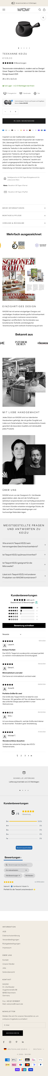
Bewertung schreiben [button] (24, 625)
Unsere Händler (8, 964)
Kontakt (5, 960)
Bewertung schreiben (24, 848)
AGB (4, 931)
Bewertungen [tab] (13, 857)
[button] (7, 63)
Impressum (6, 948)
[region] (24, 778)
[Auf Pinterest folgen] (16, 1042)
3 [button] (25, 756)
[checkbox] (29, 875)
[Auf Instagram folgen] (10, 1042)
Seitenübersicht (8, 972)
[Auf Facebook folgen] (3, 1042)
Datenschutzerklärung (11, 935)
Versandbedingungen (10, 940)
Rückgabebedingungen (11, 944)
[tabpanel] (24, 884)
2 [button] (21, 756)
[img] (7, 641)
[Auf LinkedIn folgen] (23, 1042)
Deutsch (37, 1049)
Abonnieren (12, 1033)
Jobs (4, 968)
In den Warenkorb (24, 121)
